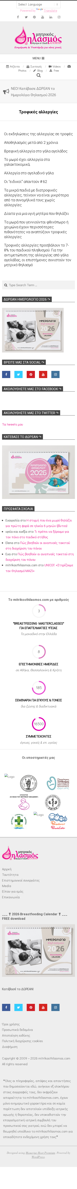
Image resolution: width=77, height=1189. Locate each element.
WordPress (38, 1157)
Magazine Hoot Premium (40, 1153)
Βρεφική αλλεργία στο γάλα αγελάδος (36, 151)
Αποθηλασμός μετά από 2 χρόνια (31, 142)
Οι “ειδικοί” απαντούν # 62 (25, 181)
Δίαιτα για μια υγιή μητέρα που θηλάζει (36, 213)
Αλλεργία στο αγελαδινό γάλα (29, 173)
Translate (50, 10)
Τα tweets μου (12, 424)
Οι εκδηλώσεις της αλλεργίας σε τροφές (38, 134)
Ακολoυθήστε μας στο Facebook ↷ (32, 389)
